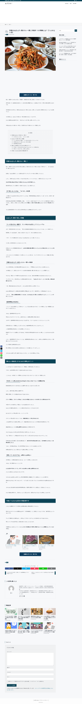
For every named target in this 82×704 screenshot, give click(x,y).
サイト (8, 676)
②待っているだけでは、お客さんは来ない (22, 148)
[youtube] (24, 596)
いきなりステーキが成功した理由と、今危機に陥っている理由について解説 (30, 545)
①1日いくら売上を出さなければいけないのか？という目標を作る (26, 147)
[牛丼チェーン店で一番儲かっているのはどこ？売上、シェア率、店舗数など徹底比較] (46, 539)
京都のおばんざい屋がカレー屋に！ (19, 135)
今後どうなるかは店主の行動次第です (20, 150)
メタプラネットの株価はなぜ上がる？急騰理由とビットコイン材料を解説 (67, 39)
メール (9, 672)
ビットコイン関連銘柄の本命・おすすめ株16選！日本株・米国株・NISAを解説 (67, 54)
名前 (8, 667)
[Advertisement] (41, 14)
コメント (9, 651)
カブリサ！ (8, 3)
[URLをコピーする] (51, 568)
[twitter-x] (22, 596)
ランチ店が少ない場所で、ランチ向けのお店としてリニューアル (26, 140)
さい (11, 593)
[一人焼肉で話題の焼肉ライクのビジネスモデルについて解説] (13, 539)
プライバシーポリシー (44, 700)
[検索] (76, 0)
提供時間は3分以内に (18, 143)
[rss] (74, 0)
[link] (20, 596)
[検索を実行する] (76, 30)
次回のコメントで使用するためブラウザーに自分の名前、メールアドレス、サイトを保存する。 (26, 681)
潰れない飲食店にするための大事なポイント (21, 145)
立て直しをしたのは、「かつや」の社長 (21, 136)
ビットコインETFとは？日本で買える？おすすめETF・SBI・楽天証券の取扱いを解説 (67, 47)
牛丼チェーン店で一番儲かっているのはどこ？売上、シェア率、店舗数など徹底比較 (46, 545)
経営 (7, 34)
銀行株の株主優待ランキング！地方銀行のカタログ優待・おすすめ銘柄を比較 (67, 43)
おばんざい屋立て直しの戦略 (18, 138)
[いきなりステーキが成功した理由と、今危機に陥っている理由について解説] (30, 539)
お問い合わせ (36, 700)
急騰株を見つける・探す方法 (30, 94)
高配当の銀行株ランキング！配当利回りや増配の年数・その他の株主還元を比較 (67, 50)
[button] (9, 568)
